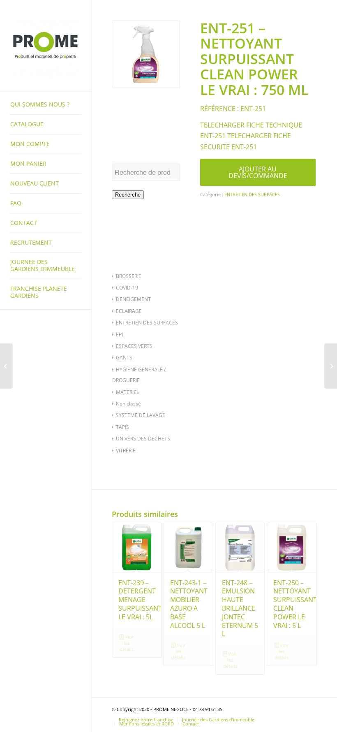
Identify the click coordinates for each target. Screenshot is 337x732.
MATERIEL (127, 392)
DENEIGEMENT (133, 299)
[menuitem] (45, 105)
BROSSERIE (128, 276)
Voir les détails (127, 643)
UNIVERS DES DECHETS (143, 438)
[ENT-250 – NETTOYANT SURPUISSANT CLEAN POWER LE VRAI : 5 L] (6, 366)
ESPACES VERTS (134, 346)
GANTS (124, 357)
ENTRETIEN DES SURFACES (147, 322)
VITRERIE (126, 450)
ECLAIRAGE (129, 311)
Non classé (128, 403)
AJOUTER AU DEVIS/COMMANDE (258, 172)
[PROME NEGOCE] (45, 45)
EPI (119, 334)
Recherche (128, 195)
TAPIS (122, 427)
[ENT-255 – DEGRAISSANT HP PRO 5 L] (330, 366)
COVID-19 (127, 287)
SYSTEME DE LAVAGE (140, 415)
